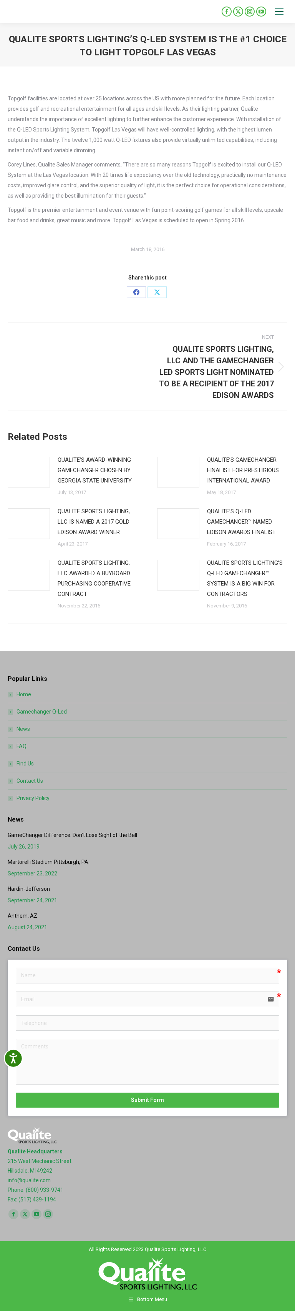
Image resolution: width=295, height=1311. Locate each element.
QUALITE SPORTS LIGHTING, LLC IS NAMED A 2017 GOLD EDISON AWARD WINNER (94, 522)
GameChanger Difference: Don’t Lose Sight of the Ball (72, 835)
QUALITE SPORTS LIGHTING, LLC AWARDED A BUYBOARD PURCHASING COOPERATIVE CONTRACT (94, 578)
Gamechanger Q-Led (42, 712)
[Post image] (29, 472)
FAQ (22, 746)
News (23, 729)
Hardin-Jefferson (29, 889)
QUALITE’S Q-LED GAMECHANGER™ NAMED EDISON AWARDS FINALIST (241, 522)
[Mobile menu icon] (279, 11)
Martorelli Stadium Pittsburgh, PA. (48, 862)
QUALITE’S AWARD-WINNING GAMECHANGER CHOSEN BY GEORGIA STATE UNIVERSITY (95, 470)
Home (24, 694)
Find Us (25, 763)
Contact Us (30, 781)
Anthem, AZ (22, 916)
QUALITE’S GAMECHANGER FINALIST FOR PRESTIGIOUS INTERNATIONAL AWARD (243, 470)
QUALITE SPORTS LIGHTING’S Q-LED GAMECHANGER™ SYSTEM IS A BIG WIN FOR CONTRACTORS (245, 578)
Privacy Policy (33, 798)
